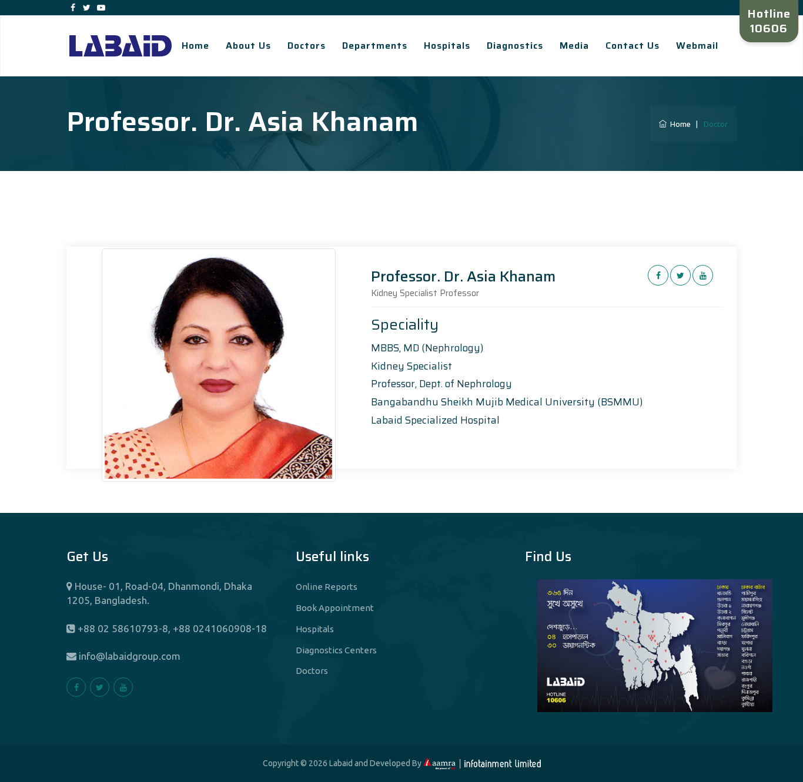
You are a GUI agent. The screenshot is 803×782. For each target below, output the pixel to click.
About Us (248, 45)
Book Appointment (335, 608)
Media (574, 45)
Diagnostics (515, 45)
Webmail (697, 45)
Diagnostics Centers (336, 650)
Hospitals (447, 45)
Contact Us (632, 45)
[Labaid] (120, 45)
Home (195, 45)
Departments (374, 45)
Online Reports (326, 587)
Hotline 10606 (769, 21)
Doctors (306, 45)
